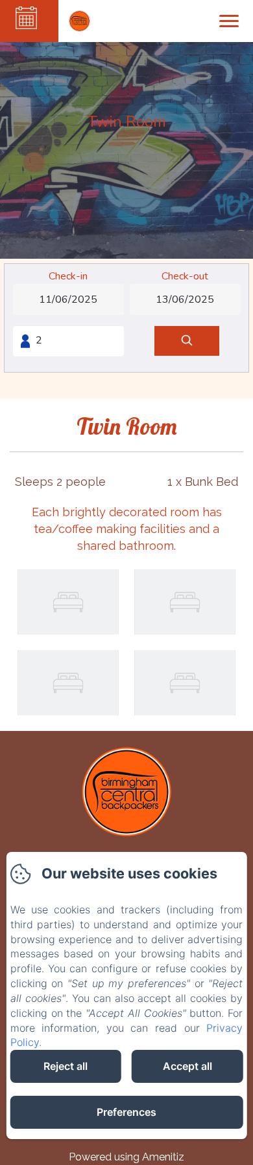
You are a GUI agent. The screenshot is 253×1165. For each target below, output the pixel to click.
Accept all (187, 1066)
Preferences (126, 1111)
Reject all (65, 1066)
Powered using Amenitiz (126, 1157)
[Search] (186, 341)
